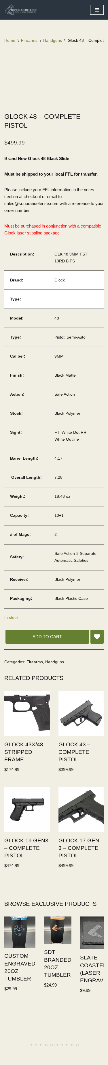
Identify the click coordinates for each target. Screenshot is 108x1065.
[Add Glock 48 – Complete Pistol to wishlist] (97, 637)
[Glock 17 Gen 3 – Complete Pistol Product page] (80, 809)
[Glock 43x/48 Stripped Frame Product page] (27, 713)
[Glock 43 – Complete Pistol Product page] (80, 713)
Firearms (29, 40)
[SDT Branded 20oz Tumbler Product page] (58, 930)
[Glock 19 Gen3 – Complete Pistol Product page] (27, 809)
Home (9, 40)
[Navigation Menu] (97, 10)
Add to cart (47, 636)
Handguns (52, 40)
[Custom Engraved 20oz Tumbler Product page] (20, 932)
